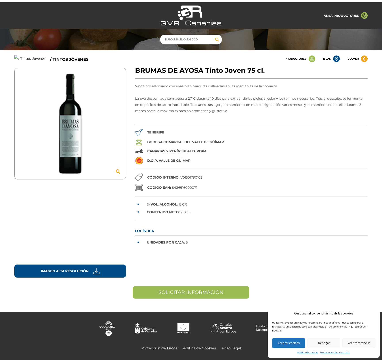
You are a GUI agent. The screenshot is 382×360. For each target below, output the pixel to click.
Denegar (324, 343)
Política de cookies (307, 352)
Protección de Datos (159, 348)
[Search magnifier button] (217, 39)
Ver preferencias (359, 343)
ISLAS (327, 58)
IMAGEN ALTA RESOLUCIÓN (65, 271)
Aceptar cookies (289, 343)
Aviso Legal (231, 348)
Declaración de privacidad (335, 352)
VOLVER (353, 58)
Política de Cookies (199, 348)
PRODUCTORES (295, 58)
